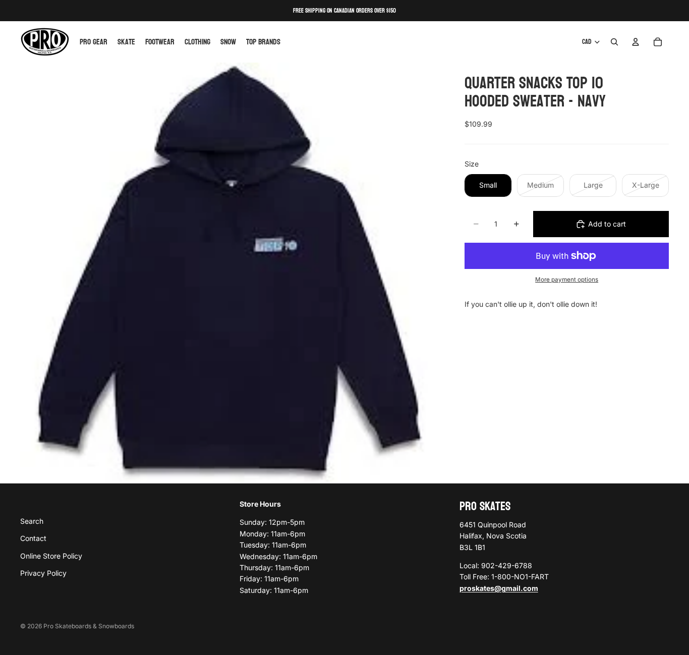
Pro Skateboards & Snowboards (88, 626)
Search (31, 520)
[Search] (614, 42)
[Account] (635, 42)
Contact (33, 538)
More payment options (566, 279)
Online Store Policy (51, 555)
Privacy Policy (43, 573)
